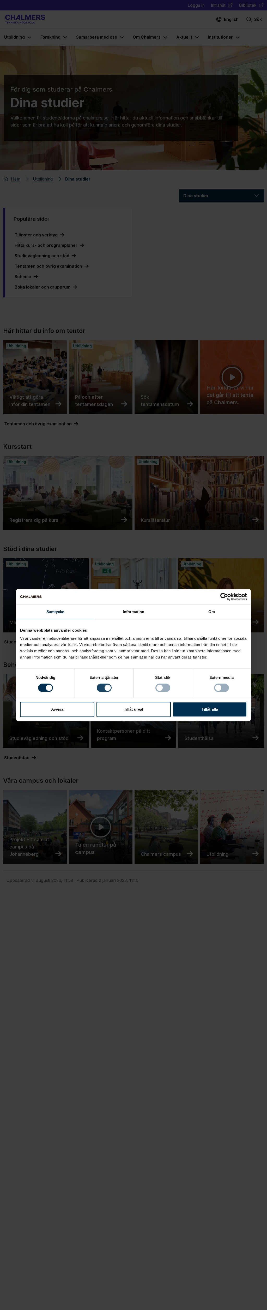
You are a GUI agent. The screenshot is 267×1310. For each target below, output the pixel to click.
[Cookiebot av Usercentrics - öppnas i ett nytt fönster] (224, 597)
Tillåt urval (133, 709)
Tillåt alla (210, 709)
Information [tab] (133, 611)
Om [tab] (211, 611)
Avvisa (57, 709)
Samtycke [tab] (55, 611)
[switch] (104, 688)
